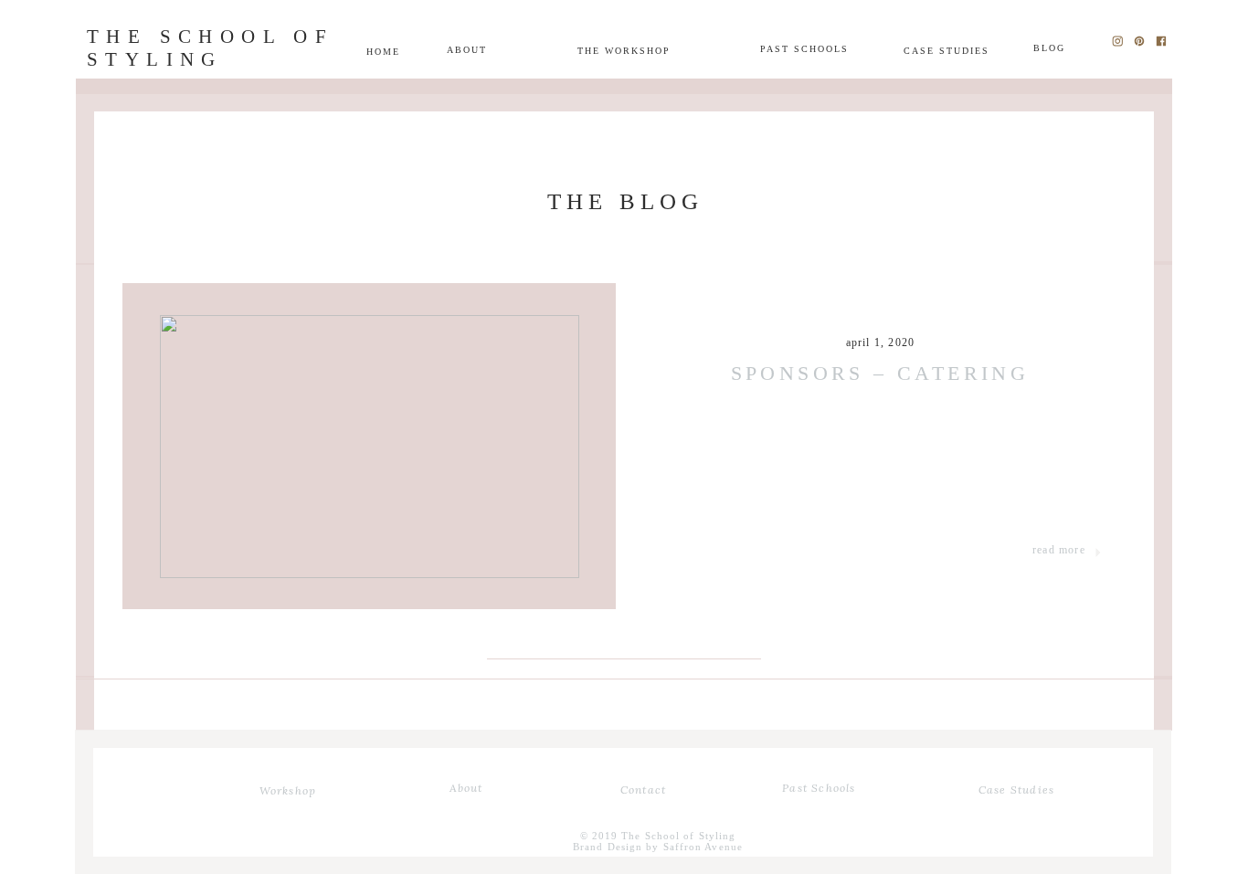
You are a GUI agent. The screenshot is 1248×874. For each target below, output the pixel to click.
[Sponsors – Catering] (369, 446)
